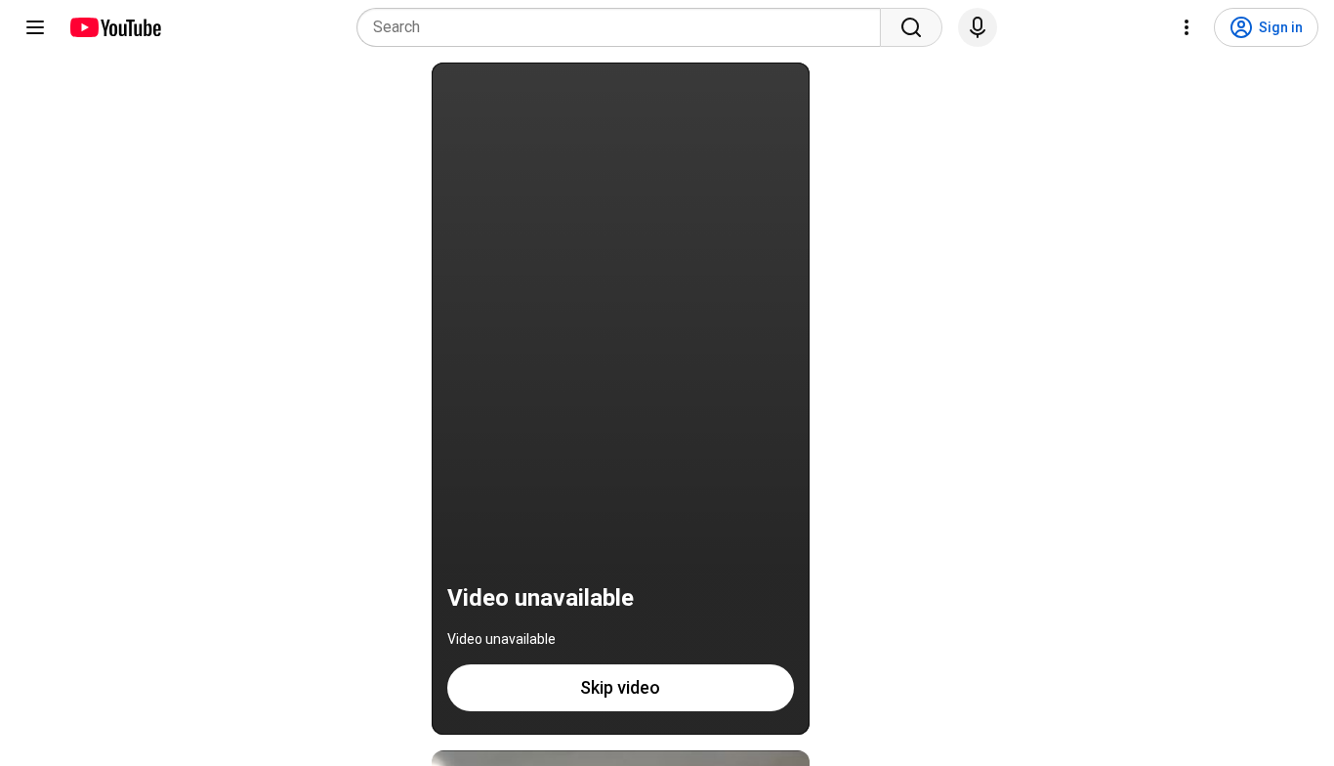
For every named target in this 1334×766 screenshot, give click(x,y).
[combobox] (624, 27)
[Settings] (1186, 27)
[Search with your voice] (977, 27)
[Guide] (35, 27)
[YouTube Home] (115, 27)
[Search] (911, 27)
